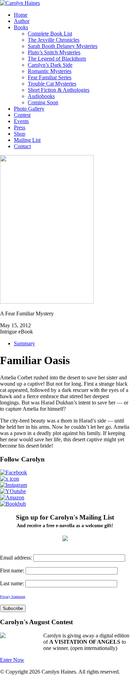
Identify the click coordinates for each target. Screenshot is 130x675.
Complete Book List (50, 34)
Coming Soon (43, 102)
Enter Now (12, 660)
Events (21, 121)
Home (20, 15)
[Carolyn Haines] (20, 3)
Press (19, 127)
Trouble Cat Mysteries (52, 84)
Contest (22, 115)
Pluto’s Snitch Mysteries (54, 52)
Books (21, 27)
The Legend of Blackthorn (57, 59)
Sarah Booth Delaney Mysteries (62, 46)
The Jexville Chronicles (53, 40)
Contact (22, 146)
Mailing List (27, 140)
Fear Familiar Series (49, 77)
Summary (24, 343)
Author (21, 21)
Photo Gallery (29, 109)
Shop (19, 134)
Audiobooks (41, 96)
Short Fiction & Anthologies (58, 90)
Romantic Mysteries (49, 71)
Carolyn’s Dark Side (50, 65)
